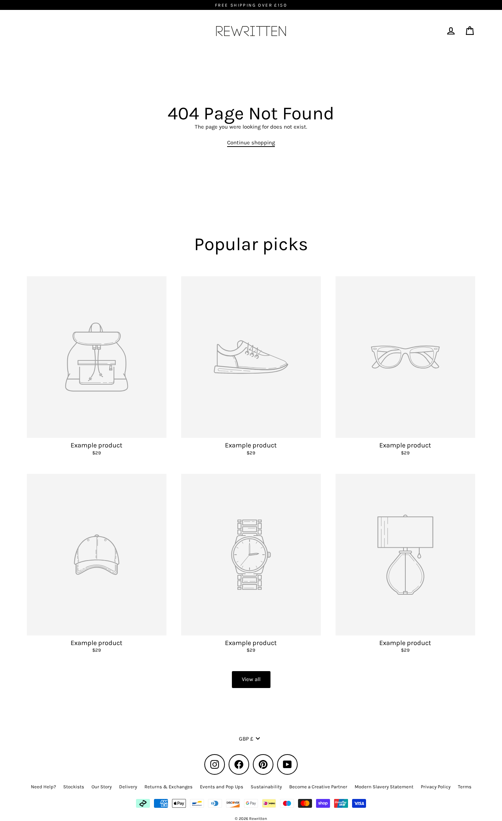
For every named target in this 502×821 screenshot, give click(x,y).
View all (251, 679)
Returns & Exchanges (168, 786)
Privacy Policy (436, 786)
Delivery (128, 786)
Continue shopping (251, 142)
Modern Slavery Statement (384, 786)
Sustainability (266, 786)
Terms (464, 786)
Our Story (102, 786)
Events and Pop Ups (221, 786)
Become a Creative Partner (318, 786)
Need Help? (43, 786)
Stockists (73, 786)
